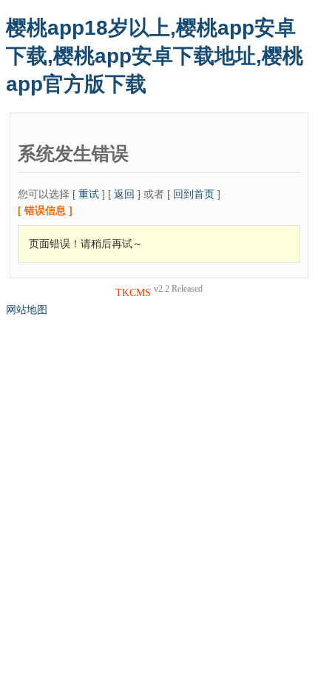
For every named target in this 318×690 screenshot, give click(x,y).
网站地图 (26, 309)
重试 (88, 194)
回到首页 (193, 194)
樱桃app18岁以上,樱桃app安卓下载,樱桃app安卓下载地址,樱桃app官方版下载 (154, 56)
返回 (124, 194)
